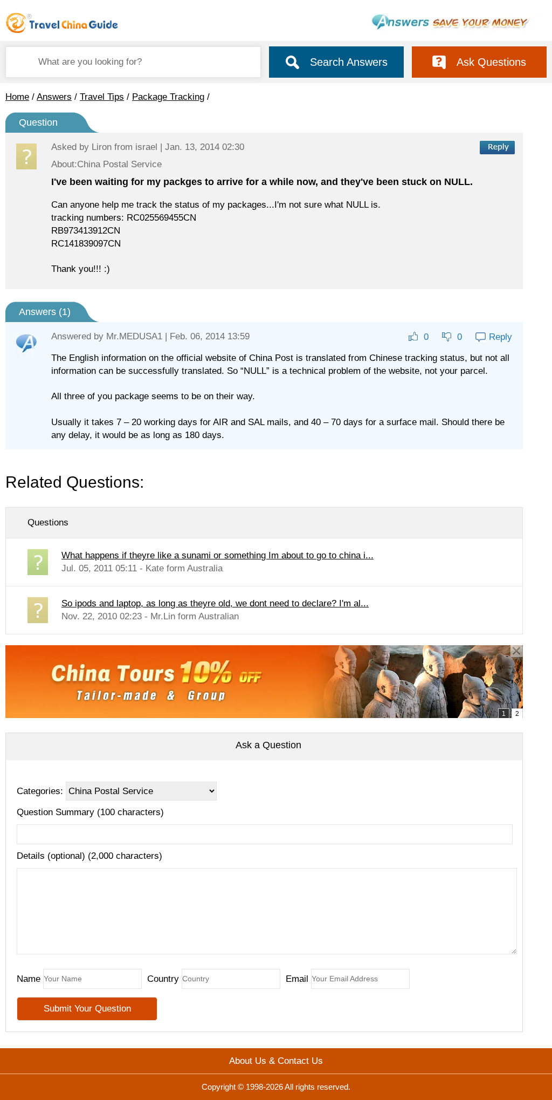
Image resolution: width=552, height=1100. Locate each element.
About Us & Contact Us (276, 1061)
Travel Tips (102, 97)
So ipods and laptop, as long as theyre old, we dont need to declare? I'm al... (215, 603)
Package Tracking (168, 97)
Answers (54, 97)
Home (17, 97)
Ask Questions (491, 62)
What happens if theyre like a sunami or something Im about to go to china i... (217, 555)
